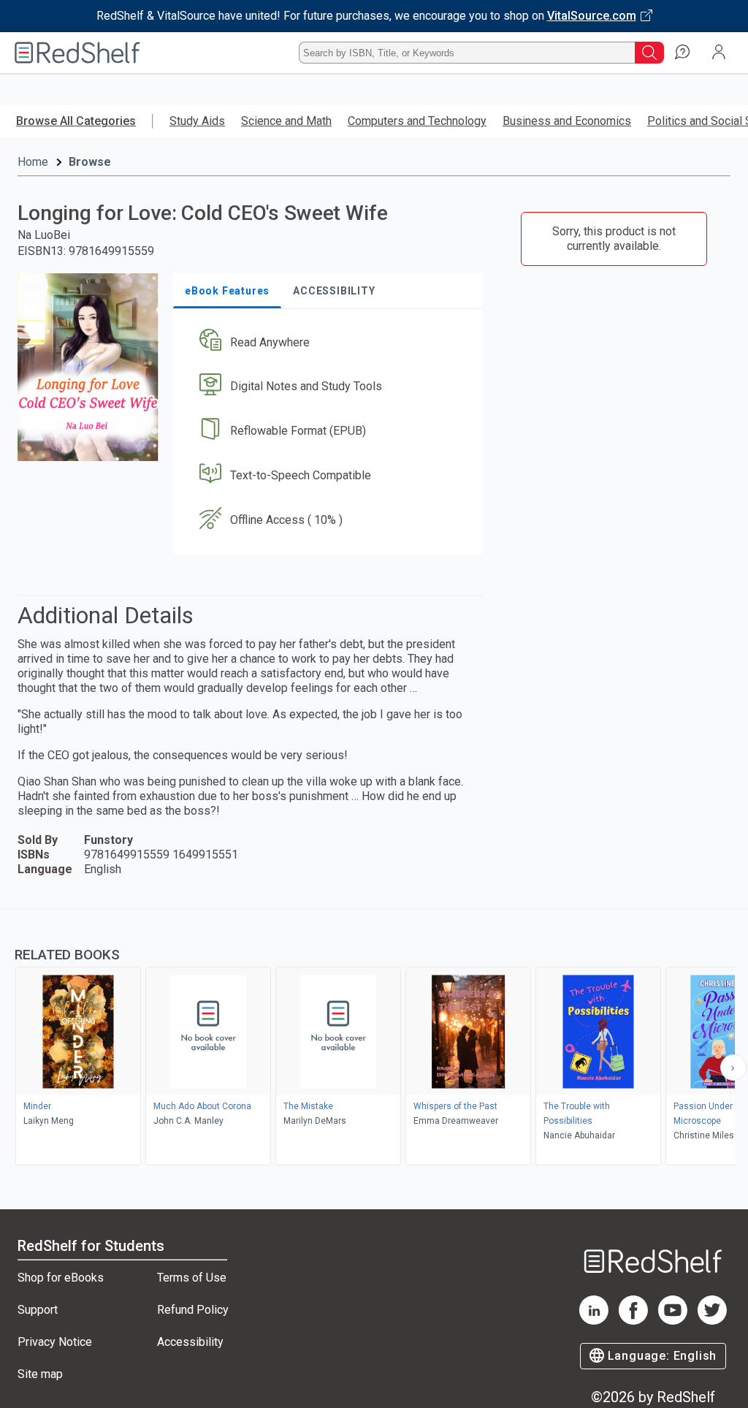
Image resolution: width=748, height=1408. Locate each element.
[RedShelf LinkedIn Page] (593, 1321)
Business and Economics (567, 121)
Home (33, 162)
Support (38, 1310)
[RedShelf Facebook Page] (633, 1321)
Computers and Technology (417, 121)
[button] (326, 342)
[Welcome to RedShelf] (77, 52)
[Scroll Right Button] (733, 1067)
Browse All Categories (76, 121)
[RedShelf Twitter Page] (712, 1321)
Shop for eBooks (61, 1278)
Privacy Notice (55, 1342)
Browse (90, 162)
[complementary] (374, 1039)
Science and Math (286, 121)
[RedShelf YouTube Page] (672, 1321)
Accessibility (190, 1342)
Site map (40, 1374)
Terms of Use (191, 1278)
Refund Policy (193, 1310)
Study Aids (197, 121)
